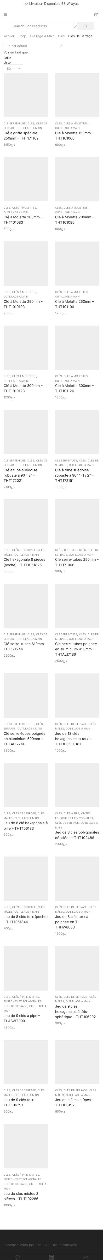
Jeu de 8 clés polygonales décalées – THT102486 (77, 835)
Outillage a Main (42, 36)
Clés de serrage (24, 550)
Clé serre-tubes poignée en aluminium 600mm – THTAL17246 (25, 738)
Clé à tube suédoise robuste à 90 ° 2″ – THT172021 (20, 475)
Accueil (9, 36)
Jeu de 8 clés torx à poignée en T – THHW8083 (71, 922)
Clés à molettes (76, 123)
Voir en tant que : (17, 52)
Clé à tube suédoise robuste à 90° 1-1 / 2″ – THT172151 (74, 475)
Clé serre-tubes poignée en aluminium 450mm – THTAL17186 (76, 649)
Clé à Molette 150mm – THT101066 (74, 135)
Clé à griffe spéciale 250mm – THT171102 (21, 135)
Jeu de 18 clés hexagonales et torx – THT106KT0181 (73, 738)
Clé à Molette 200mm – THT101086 (74, 220)
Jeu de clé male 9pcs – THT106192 (74, 1102)
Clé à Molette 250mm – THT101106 (74, 304)
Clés (61, 36)
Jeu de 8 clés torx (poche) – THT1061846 (26, 919)
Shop (22, 36)
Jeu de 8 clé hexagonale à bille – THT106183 (26, 825)
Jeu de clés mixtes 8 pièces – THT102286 (21, 1196)
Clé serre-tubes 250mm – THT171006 (76, 562)
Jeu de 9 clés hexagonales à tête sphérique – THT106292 (75, 1011)
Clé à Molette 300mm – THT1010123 (23, 388)
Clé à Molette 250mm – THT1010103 (23, 304)
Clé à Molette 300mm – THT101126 (74, 388)
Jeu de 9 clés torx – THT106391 (20, 1102)
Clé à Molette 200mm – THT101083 (23, 220)
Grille (7, 58)
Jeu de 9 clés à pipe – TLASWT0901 (22, 1018)
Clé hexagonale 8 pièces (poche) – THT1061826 (24, 562)
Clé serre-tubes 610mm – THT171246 (25, 646)
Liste (7, 62)
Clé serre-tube (15, 123)
